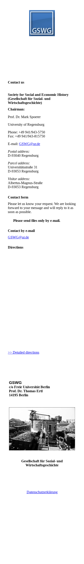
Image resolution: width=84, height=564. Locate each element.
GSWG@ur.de (29, 144)
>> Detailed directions (23, 352)
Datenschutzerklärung (42, 492)
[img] (42, 23)
